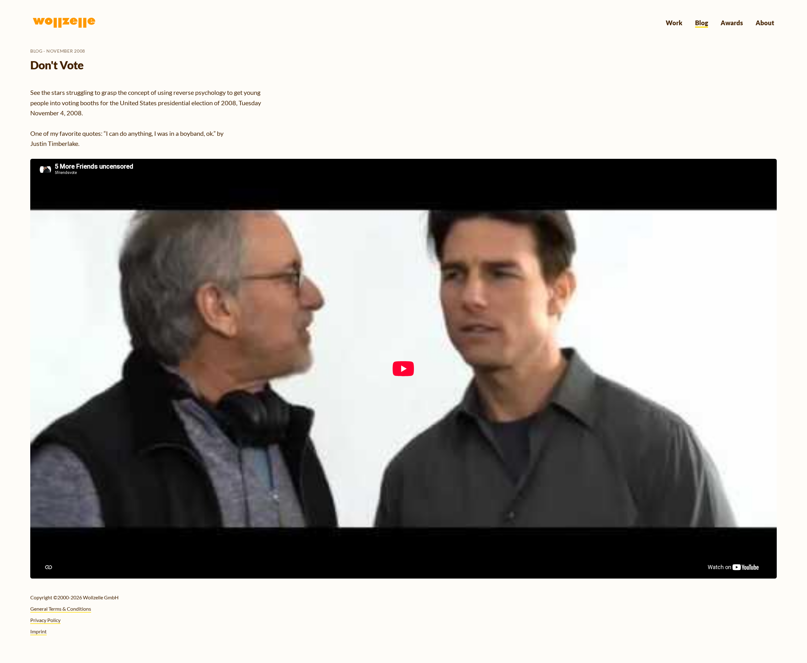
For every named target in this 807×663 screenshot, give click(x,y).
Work (674, 22)
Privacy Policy (45, 620)
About (765, 22)
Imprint (38, 631)
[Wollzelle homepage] (64, 22)
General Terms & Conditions (60, 609)
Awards (732, 22)
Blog (701, 22)
